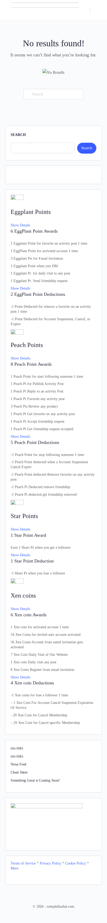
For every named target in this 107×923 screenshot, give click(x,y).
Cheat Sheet (19, 772)
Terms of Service (23, 863)
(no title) (17, 748)
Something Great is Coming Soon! (35, 780)
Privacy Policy (51, 863)
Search (18, 135)
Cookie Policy (75, 863)
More (14, 868)
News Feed (18, 764)
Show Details (20, 225)
